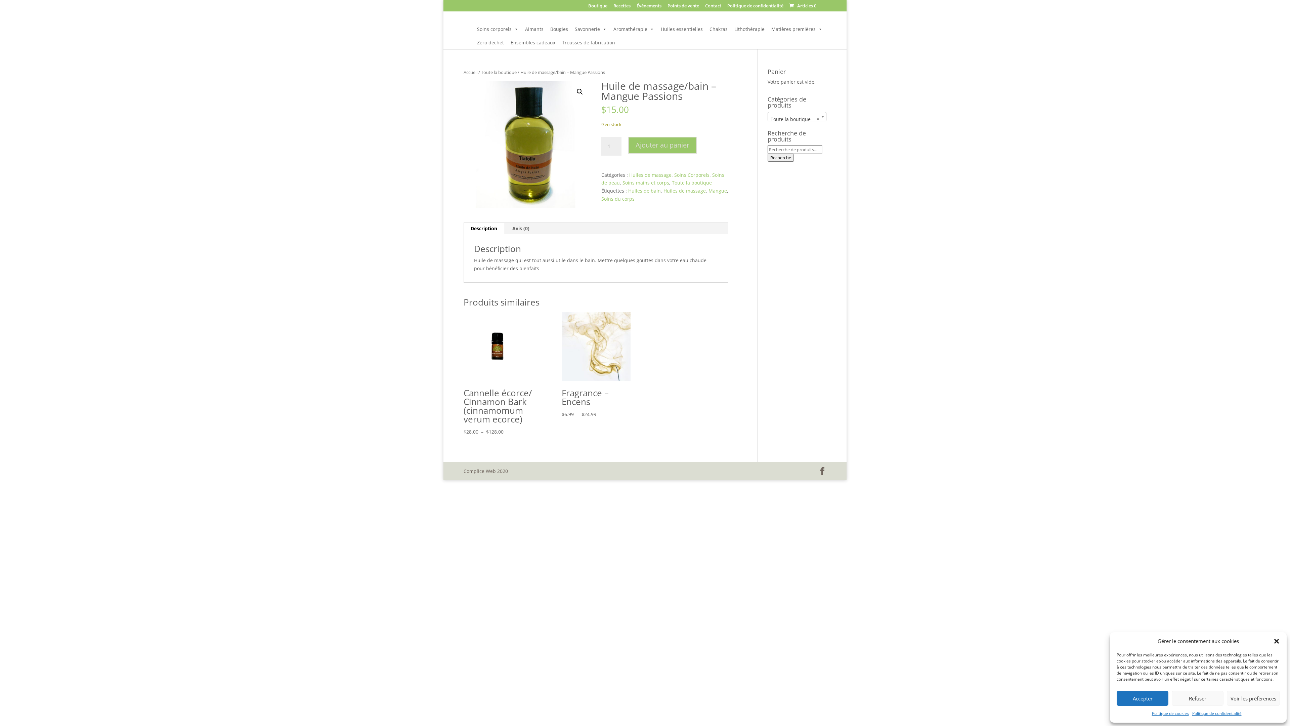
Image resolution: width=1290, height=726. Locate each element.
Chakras (719, 29)
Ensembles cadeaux (533, 42)
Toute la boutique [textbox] (795, 119)
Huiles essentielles (682, 29)
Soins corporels (494, 29)
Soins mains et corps (645, 182)
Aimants (534, 29)
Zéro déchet (490, 42)
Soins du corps (618, 199)
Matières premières (793, 29)
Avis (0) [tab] (520, 228)
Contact (713, 6)
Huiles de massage (650, 175)
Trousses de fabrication (588, 42)
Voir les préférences (1253, 698)
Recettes (622, 6)
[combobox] (797, 116)
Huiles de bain (644, 191)
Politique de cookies (1170, 713)
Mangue (717, 191)
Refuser (1197, 698)
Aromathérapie (630, 29)
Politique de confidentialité (1217, 713)
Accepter (1143, 698)
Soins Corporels (692, 175)
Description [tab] (484, 228)
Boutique (597, 6)
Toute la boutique (499, 72)
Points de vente (683, 6)
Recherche (780, 158)
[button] (1276, 641)
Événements (649, 6)
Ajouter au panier (662, 145)
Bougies (559, 29)
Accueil (470, 72)
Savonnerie (587, 29)
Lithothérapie (749, 29)
